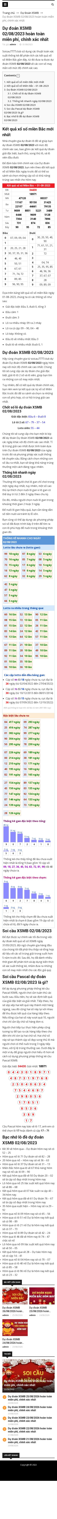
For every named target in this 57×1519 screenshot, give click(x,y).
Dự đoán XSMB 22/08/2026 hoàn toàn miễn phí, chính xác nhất (30, 1430)
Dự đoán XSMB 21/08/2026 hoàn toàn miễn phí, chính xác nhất (30, 1441)
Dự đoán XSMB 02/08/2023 (21, 89)
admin (13, 44)
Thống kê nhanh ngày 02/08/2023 (30, 101)
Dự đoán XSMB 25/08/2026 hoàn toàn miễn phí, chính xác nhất (30, 1398)
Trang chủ (8, 13)
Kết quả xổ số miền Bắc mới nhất (24, 82)
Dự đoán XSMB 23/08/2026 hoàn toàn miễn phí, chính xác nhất (30, 1419)
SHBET (4, 1490)
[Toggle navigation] (5, 4)
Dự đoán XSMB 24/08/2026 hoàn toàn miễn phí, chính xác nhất (30, 1409)
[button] (18, 75)
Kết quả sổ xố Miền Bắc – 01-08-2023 (26, 85)
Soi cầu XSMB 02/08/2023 (20, 104)
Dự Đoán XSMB (29, 13)
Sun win (4, 1509)
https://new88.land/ (40, 1498)
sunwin (19, 1513)
